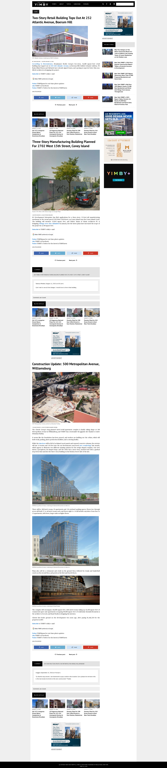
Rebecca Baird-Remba (51, 427)
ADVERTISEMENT (56, 358)
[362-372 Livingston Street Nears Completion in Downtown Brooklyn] (40, 126)
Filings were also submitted (49, 224)
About (61, 4)
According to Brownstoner (42, 64)
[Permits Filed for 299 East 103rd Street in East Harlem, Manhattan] (74, 126)
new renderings (85, 445)
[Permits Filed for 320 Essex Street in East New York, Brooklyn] (92, 126)
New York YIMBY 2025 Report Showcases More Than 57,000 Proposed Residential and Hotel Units (123, 76)
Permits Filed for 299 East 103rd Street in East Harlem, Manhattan (74, 132)
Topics (68, 4)
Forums (86, 4)
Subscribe (77, 4)
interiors (42, 443)
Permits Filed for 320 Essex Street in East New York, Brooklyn (90, 132)
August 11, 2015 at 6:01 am (54, 283)
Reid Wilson (37, 61)
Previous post (61, 105)
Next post (72, 105)
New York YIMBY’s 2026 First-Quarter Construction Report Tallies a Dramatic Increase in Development (123, 65)
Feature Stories (109, 44)
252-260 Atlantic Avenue (60, 66)
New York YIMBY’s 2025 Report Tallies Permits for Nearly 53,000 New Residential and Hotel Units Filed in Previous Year (123, 100)
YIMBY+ (54, 4)
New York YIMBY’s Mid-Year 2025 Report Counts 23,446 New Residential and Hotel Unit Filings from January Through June (123, 88)
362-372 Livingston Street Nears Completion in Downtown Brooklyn (38, 133)
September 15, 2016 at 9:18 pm (50, 672)
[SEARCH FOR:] (125, 4)
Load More (66, 756)
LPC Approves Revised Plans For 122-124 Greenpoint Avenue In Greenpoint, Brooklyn (56, 133)
